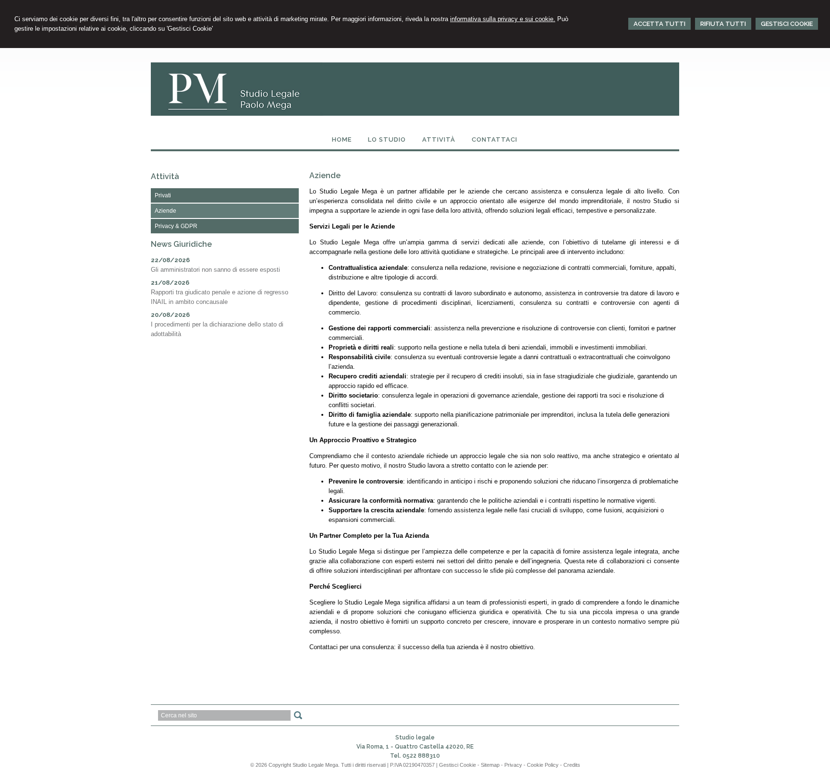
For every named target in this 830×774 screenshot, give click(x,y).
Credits (571, 765)
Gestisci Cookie (457, 765)
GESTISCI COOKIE (787, 23)
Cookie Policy (543, 765)
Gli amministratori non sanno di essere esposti (215, 269)
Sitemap (490, 765)
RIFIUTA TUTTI (723, 23)
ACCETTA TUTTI (659, 23)
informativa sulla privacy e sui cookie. (502, 19)
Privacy (513, 765)
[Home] (415, 113)
